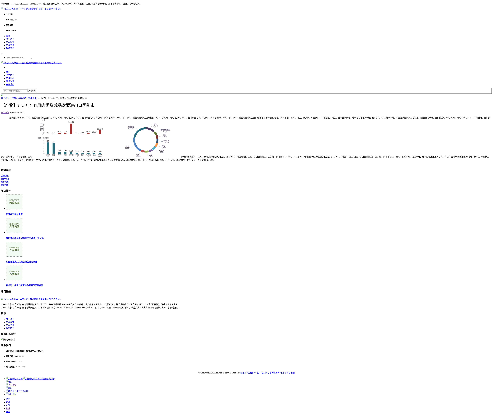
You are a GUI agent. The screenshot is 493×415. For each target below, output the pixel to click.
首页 (8, 36)
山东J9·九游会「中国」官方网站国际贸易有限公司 (263, 373)
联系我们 (10, 48)
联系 (8, 412)
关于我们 (10, 39)
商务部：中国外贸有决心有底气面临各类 (24, 285)
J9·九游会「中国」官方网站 (13, 98)
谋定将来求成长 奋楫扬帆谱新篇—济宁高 (25, 238)
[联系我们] (9, 382)
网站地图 (290, 373)
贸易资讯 (10, 45)
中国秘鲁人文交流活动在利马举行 (21, 262)
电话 (8, 405)
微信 (8, 408)
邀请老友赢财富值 (14, 214)
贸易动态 (10, 42)
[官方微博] (11, 385)
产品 (8, 402)
